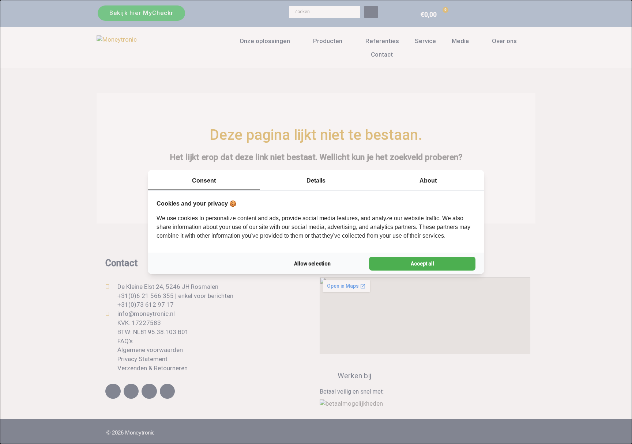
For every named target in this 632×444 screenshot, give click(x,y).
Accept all (422, 264)
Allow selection (312, 264)
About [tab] (428, 180)
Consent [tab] (204, 180)
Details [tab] (316, 180)
